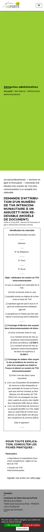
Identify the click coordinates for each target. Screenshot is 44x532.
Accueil (8, 91)
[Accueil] (12, 5)
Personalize (22, 529)
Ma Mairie (20, 91)
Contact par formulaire (13, 510)
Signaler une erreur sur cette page (23, 478)
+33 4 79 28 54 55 (11, 507)
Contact (8, 493)
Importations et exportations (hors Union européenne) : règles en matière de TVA (22, 461)
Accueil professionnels (15, 179)
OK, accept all (13, 525)
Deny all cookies (32, 525)
